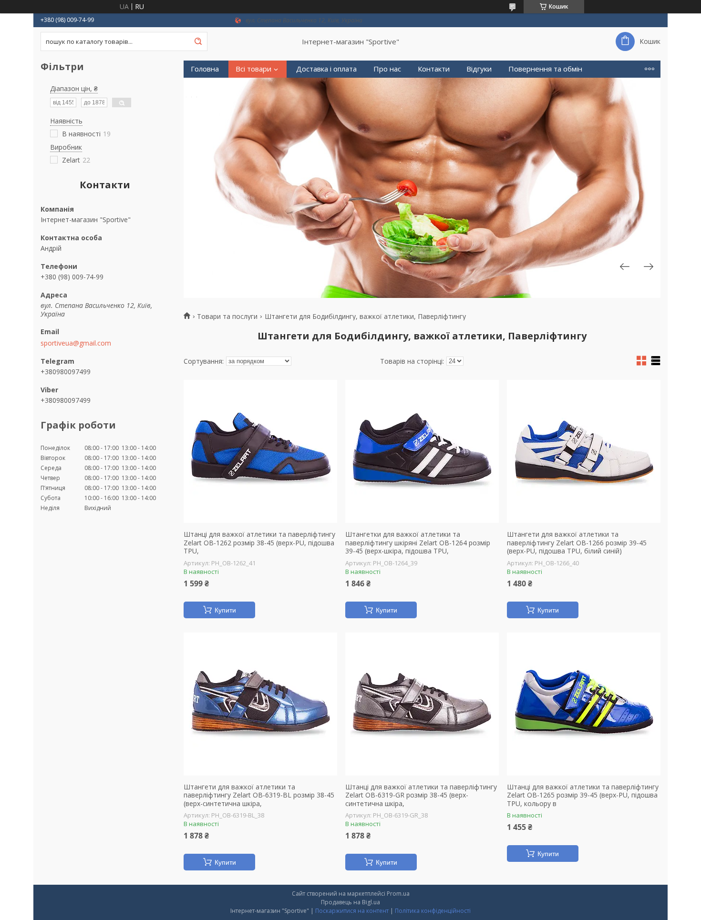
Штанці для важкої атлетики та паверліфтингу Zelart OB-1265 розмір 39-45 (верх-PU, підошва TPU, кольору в (583, 795)
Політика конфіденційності (433, 911)
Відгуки (479, 68)
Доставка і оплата (326, 68)
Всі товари (253, 68)
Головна (205, 68)
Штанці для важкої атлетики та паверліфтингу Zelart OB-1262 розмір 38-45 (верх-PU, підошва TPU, (259, 542)
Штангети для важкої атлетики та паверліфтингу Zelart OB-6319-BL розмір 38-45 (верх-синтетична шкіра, (259, 795)
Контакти (434, 68)
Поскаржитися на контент (352, 911)
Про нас (387, 68)
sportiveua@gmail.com (76, 343)
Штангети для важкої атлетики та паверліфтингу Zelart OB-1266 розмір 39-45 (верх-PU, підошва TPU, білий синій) (577, 542)
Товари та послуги (227, 316)
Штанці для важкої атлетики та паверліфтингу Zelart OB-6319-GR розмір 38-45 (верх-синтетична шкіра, (421, 795)
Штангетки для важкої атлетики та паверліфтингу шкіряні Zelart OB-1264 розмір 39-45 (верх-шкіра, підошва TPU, (417, 542)
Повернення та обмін (545, 68)
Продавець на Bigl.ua (350, 902)
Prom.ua (398, 893)
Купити (225, 610)
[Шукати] (197, 41)
